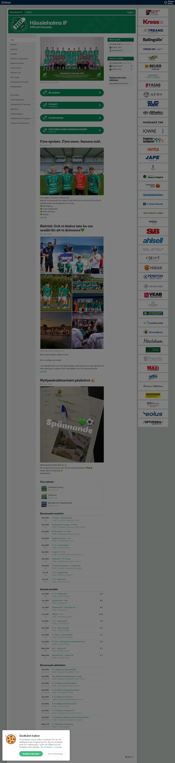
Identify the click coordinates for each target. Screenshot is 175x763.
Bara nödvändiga (55, 754)
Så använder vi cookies (51, 747)
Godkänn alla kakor (31, 754)
